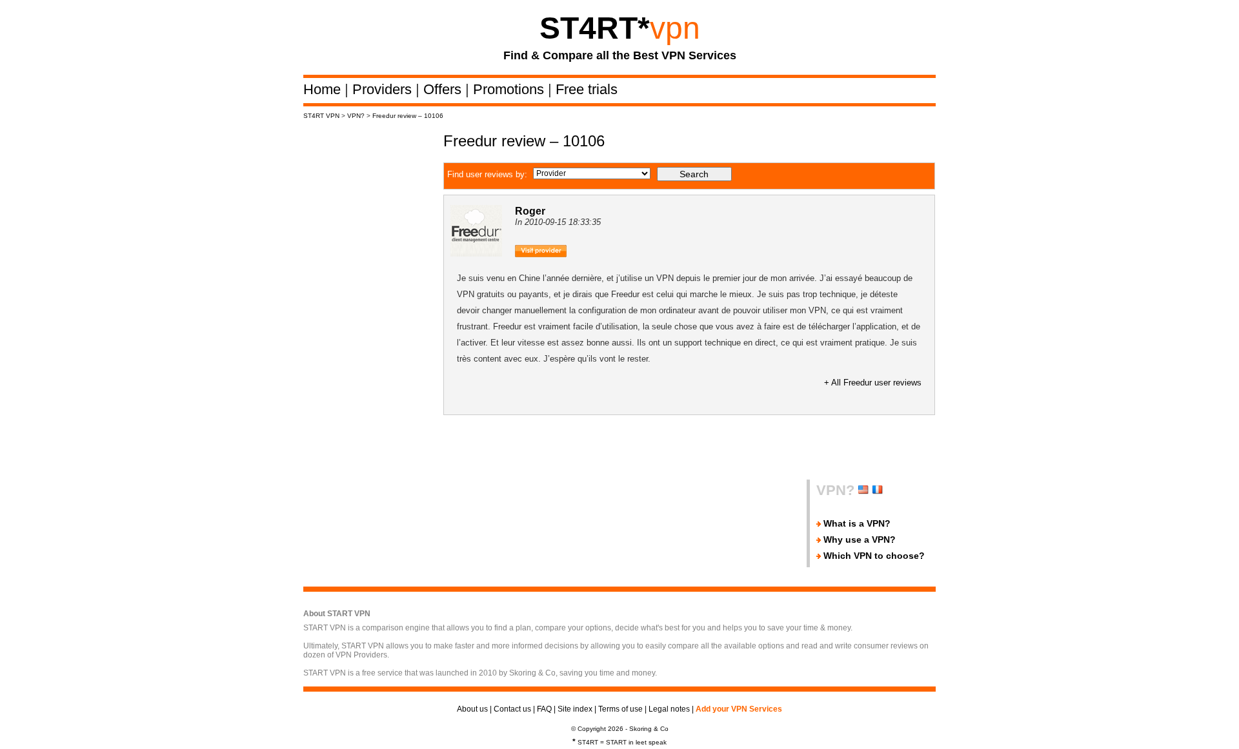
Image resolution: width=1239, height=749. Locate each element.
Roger (530, 211)
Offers (444, 89)
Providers (384, 89)
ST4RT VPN (321, 115)
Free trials (587, 89)
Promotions (510, 89)
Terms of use (620, 709)
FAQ (544, 709)
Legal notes (669, 709)
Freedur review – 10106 (407, 115)
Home (324, 89)
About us (472, 709)
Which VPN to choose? (874, 555)
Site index (575, 709)
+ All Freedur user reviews (873, 382)
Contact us (512, 709)
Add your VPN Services (739, 709)
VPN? (356, 115)
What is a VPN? (857, 523)
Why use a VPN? (859, 539)
